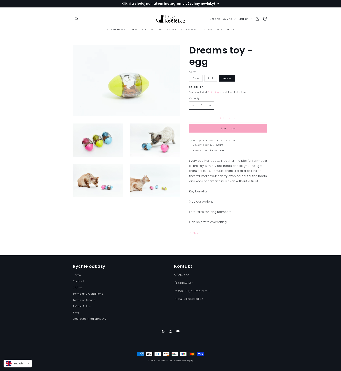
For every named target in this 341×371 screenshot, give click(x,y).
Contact (78, 281)
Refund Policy (82, 306)
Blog (76, 312)
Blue (198, 79)
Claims (77, 287)
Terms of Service (84, 300)
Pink (212, 79)
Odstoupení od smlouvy (89, 319)
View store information (208, 150)
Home (77, 275)
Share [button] (197, 233)
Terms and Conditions (88, 294)
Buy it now (228, 128)
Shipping (213, 92)
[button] (77, 19)
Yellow (227, 78)
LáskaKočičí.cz (164, 360)
